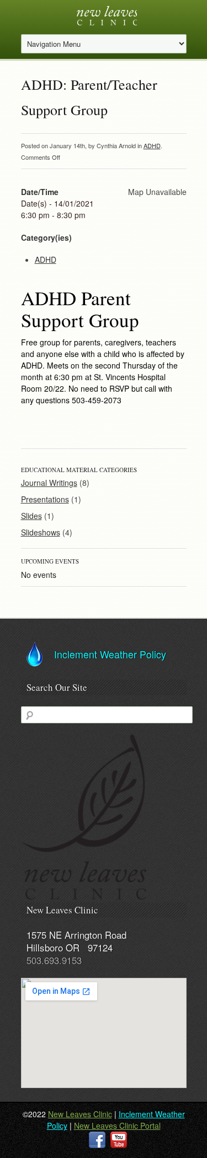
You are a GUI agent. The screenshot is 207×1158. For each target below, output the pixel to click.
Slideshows (40, 532)
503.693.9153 (54, 960)
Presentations (45, 499)
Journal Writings (49, 482)
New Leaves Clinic (80, 1113)
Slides (31, 515)
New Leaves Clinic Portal (117, 1125)
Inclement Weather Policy (110, 654)
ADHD (152, 145)
